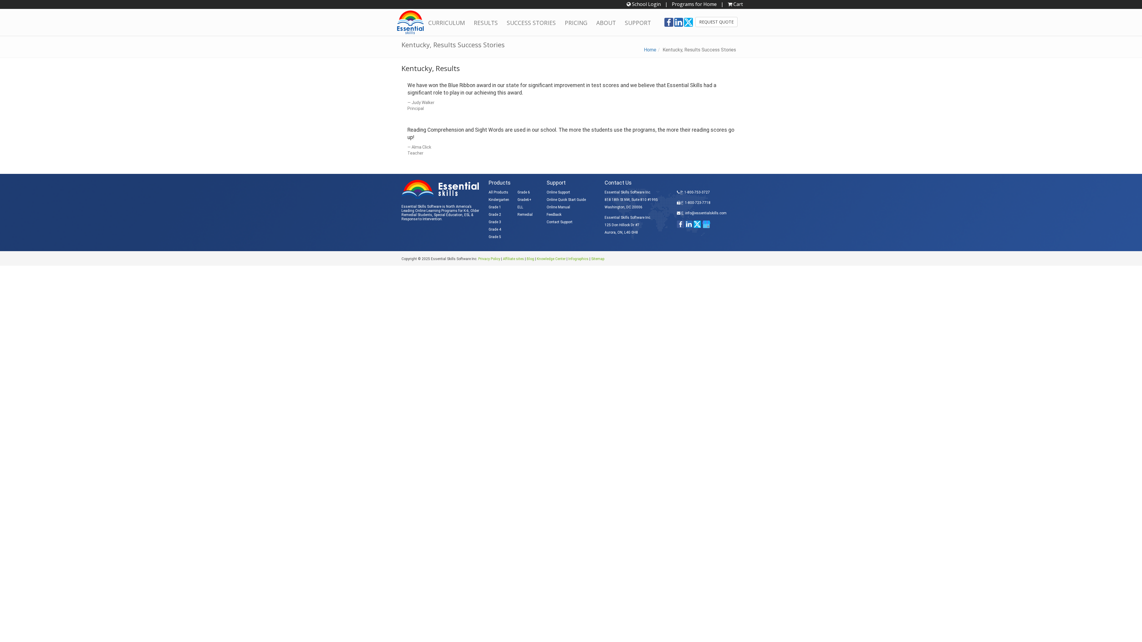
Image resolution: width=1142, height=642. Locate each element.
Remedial (525, 215)
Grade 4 (495, 229)
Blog (530, 259)
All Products (498, 192)
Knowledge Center (551, 259)
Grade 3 (495, 222)
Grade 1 (495, 207)
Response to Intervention (421, 219)
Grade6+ (524, 200)
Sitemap (597, 259)
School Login (646, 4)
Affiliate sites (513, 259)
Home (650, 50)
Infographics (578, 259)
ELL (520, 207)
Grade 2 (495, 215)
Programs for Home (694, 4)
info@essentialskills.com (706, 213)
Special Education (448, 215)
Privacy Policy (489, 259)
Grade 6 (523, 192)
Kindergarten (499, 200)
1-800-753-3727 (697, 192)
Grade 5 (495, 237)
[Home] (410, 22)
